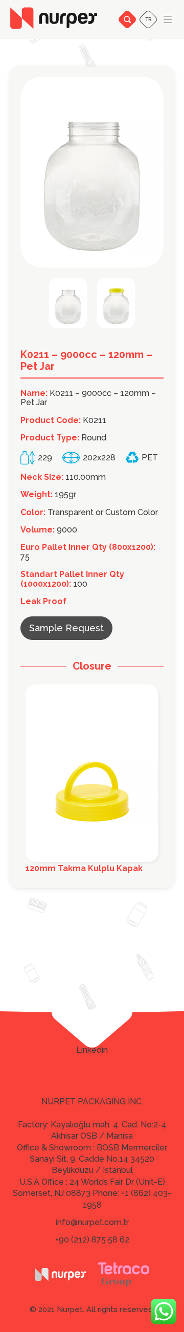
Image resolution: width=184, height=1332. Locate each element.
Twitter (92, 1035)
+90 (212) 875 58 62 (92, 1240)
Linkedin (92, 1050)
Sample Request (66, 628)
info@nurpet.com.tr (92, 1222)
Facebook (92, 1021)
